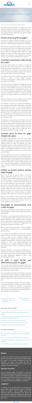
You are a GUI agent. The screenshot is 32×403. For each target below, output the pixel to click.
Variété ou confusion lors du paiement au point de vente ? (15, 337)
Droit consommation (7, 24)
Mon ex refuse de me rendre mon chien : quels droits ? (14, 322)
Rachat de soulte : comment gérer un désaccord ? (13, 325)
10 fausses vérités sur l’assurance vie (24, 299)
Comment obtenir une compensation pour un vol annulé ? (15, 344)
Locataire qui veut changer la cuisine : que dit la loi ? (13, 320)
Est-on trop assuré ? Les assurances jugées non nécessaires (8, 300)
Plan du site (16, 402)
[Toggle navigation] (29, 4)
